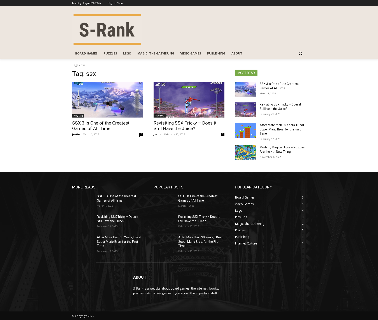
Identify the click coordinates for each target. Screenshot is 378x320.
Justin (76, 134)
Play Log (78, 115)
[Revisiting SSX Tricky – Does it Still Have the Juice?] (189, 100)
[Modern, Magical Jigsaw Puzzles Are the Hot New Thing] (245, 152)
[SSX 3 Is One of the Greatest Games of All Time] (107, 100)
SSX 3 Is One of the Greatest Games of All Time (101, 125)
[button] (300, 53)
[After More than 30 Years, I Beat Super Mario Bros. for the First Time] (245, 130)
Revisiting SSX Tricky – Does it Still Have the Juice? (185, 125)
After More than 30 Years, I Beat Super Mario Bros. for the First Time (282, 129)
